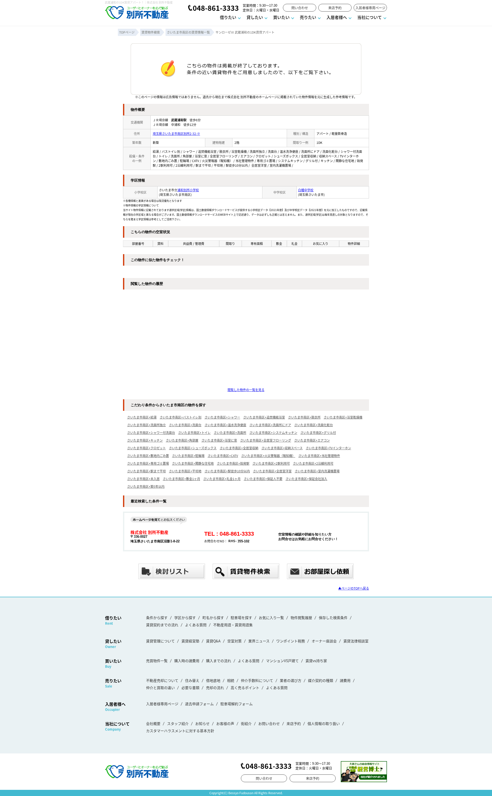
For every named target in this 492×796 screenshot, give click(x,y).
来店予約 (335, 7)
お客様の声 (225, 723)
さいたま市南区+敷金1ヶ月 (181, 478)
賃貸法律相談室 (355, 641)
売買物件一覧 (157, 660)
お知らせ (202, 723)
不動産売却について (162, 680)
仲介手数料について (257, 680)
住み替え (192, 680)
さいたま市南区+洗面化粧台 (313, 425)
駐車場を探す (241, 617)
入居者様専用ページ (370, 7)
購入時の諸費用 (186, 660)
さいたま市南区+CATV (223, 455)
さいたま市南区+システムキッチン (273, 432)
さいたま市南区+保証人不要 (263, 478)
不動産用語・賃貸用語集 (233, 624)
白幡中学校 (305, 190)
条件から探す (157, 617)
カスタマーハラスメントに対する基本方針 (180, 730)
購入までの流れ (218, 660)
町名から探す (213, 617)
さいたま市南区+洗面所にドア (270, 425)
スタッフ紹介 (178, 723)
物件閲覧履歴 (301, 617)
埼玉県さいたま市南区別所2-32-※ (176, 133)
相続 (230, 680)
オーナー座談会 (324, 641)
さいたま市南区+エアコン (312, 440)
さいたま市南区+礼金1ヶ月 (222, 478)
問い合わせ (299, 7)
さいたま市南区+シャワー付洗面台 (151, 432)
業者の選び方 (290, 680)
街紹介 (246, 723)
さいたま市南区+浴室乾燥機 (343, 417)
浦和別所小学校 (188, 190)
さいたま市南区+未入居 (143, 478)
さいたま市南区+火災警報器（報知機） (268, 455)
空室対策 (234, 641)
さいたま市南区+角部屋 (182, 440)
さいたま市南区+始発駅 (233, 463)
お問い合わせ (269, 723)
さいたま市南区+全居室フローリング (265, 440)
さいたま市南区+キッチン (145, 440)
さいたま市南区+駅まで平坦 (146, 471)
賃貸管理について (160, 641)
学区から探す (185, 617)
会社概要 (153, 723)
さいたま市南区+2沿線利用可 (313, 463)
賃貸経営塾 (190, 641)
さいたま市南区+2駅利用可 (271, 463)
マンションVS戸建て (282, 660)
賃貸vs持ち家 (316, 660)
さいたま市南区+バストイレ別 (180, 417)
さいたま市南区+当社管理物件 (319, 455)
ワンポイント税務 (290, 641)
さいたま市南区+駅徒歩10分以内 (227, 471)
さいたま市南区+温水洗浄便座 (225, 425)
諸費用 (345, 680)
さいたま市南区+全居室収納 (239, 448)
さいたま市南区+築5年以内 (146, 486)
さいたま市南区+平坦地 (185, 471)
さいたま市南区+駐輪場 (188, 455)
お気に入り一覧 (271, 617)
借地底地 (213, 680)
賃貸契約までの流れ (162, 624)
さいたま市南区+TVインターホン (328, 448)
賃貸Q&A (213, 641)
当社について (369, 17)
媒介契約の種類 (320, 680)
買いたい (281, 17)
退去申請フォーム (199, 703)
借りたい (228, 17)
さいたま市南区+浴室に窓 (219, 440)
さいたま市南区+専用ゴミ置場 (148, 463)
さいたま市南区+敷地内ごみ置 (148, 455)
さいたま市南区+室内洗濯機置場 (317, 471)
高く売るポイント (245, 687)
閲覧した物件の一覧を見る (246, 389)
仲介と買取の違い (160, 687)
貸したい (255, 17)
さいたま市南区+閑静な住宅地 (193, 463)
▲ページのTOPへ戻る (353, 588)
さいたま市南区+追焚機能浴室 (264, 417)
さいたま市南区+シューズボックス (193, 448)
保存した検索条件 (333, 617)
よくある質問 (196, 624)
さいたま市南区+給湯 (142, 417)
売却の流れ (215, 687)
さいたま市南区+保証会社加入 (306, 478)
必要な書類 (190, 687)
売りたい (308, 17)
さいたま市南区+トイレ (194, 432)
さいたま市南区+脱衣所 (304, 417)
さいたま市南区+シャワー (222, 417)
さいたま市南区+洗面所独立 (146, 425)
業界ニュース (259, 641)
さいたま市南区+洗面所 (230, 432)
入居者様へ (336, 17)
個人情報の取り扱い (324, 723)
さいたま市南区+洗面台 (185, 425)
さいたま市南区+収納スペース (282, 448)
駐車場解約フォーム (236, 703)
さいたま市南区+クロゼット (146, 448)
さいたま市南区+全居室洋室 (272, 471)
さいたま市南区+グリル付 (318, 432)
